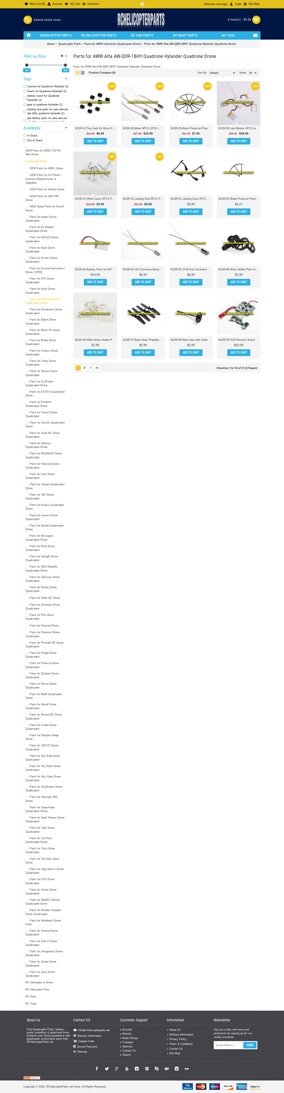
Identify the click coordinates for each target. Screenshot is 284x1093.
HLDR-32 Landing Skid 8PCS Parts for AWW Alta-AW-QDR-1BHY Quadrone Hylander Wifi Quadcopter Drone (144, 198)
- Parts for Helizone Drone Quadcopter (42, 465)
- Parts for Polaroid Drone (42, 625)
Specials (127, 1046)
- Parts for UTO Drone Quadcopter (40, 881)
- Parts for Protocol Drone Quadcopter (42, 665)
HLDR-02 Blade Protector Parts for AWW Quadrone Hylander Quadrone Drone (239, 198)
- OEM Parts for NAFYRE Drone (42, 198)
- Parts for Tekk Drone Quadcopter (40, 829)
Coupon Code (86, 1041)
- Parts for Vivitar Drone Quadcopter (41, 891)
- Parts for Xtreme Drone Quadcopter (42, 932)
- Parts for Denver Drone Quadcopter (41, 373)
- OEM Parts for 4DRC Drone (44, 168)
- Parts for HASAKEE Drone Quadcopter (44, 455)
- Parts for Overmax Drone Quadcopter (43, 606)
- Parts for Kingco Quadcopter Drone (45, 506)
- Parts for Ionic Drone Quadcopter (40, 476)
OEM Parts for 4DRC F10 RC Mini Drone (43, 152)
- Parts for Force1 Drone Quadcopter (41, 414)
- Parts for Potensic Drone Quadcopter (42, 634)
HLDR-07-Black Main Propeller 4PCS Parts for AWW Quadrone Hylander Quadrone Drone (144, 339)
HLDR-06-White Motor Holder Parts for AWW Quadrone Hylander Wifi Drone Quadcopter (96, 339)
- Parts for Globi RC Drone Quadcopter (43, 434)
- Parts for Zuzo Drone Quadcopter (40, 973)
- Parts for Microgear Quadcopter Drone (39, 537)
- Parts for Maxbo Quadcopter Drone (45, 527)
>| (97, 367)
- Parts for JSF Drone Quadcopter (40, 496)
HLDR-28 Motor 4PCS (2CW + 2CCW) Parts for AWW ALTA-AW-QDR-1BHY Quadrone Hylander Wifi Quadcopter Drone (144, 128)
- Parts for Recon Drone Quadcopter (41, 685)
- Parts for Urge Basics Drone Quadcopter (45, 870)
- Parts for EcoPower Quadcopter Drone (39, 383)
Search (126, 1054)
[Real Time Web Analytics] (31, 1078)
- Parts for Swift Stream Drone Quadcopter (45, 819)
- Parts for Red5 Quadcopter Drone (44, 696)
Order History (130, 1038)
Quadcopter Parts (36, 161)
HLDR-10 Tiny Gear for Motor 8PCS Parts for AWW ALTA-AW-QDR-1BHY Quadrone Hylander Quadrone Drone (96, 128)
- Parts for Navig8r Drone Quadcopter (42, 558)
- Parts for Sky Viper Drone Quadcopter (43, 778)
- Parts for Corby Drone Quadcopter (41, 362)
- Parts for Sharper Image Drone (42, 737)
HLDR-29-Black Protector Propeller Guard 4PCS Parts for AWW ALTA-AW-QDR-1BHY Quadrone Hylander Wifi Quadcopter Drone (191, 128)
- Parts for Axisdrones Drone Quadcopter (44, 311)
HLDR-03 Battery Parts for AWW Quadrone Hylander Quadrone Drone (96, 269)
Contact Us (129, 1050)
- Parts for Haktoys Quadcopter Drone (38, 445)
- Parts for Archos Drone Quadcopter (41, 259)
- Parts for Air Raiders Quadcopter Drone (40, 229)
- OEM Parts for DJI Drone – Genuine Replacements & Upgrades (44, 178)
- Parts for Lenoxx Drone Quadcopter (42, 517)
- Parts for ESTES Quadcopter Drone (45, 393)
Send (250, 1045)
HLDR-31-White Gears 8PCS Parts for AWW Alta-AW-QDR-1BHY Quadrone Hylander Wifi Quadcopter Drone (96, 198)
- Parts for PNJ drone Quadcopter (40, 616)
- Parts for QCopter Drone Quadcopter (42, 675)
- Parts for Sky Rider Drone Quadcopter (43, 768)
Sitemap (82, 1051)
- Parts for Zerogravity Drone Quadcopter (44, 953)
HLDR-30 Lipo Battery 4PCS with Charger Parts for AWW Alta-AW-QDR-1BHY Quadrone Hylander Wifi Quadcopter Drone (239, 128)
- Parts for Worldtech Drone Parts (43, 922)
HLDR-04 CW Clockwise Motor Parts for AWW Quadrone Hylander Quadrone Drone (144, 269)
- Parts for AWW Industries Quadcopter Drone (43, 301)
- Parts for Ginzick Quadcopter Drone (45, 424)
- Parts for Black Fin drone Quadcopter (43, 331)
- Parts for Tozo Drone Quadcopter (40, 850)
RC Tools (31, 1003)
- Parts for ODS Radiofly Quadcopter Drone (41, 568)
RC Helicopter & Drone (39, 982)
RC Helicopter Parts (37, 989)
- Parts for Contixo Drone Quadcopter (42, 352)
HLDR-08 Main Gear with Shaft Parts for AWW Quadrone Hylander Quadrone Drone (191, 339)
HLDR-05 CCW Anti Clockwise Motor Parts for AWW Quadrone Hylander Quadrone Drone (191, 269)
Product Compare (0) (102, 72)
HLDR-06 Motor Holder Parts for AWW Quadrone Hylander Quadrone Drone (239, 269)
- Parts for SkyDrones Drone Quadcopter (44, 788)
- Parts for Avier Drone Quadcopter (40, 290)
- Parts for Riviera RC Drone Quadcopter (44, 716)
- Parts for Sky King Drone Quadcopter (43, 757)
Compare (127, 1042)
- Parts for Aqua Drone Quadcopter (40, 249)
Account (127, 1029)
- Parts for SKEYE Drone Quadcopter (42, 747)
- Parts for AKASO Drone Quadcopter (42, 239)
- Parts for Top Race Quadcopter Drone (39, 840)
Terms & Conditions (181, 1043)
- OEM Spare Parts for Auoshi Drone (45, 208)
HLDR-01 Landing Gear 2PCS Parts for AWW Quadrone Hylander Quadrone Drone (191, 198)
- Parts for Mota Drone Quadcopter (40, 548)
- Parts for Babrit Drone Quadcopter (41, 321)
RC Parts (31, 996)
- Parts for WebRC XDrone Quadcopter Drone (43, 901)
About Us (174, 1029)
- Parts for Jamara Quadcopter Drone (45, 486)
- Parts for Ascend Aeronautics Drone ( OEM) (45, 270)
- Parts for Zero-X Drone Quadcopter (41, 943)
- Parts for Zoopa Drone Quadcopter (41, 963)
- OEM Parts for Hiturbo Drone (45, 189)
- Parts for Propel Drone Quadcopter (41, 654)
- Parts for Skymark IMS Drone (42, 798)
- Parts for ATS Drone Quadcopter (40, 280)
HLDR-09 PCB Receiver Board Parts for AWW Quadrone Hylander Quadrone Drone (239, 339)
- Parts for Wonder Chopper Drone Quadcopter (43, 912)
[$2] (26, 65)
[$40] (65, 65)
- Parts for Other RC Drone (43, 597)
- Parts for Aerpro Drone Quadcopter (41, 218)
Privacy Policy (178, 1039)
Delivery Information (89, 1035)
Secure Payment (87, 1046)
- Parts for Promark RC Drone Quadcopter (45, 644)
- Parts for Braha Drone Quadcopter (41, 342)
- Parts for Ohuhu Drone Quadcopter (41, 589)
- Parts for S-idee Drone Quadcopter (41, 726)
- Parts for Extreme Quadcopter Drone (38, 403)
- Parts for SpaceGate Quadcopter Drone (40, 809)
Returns (127, 1033)
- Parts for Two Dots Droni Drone (42, 860)
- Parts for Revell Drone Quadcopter (41, 706)
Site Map (174, 1053)
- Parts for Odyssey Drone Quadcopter (43, 578)
